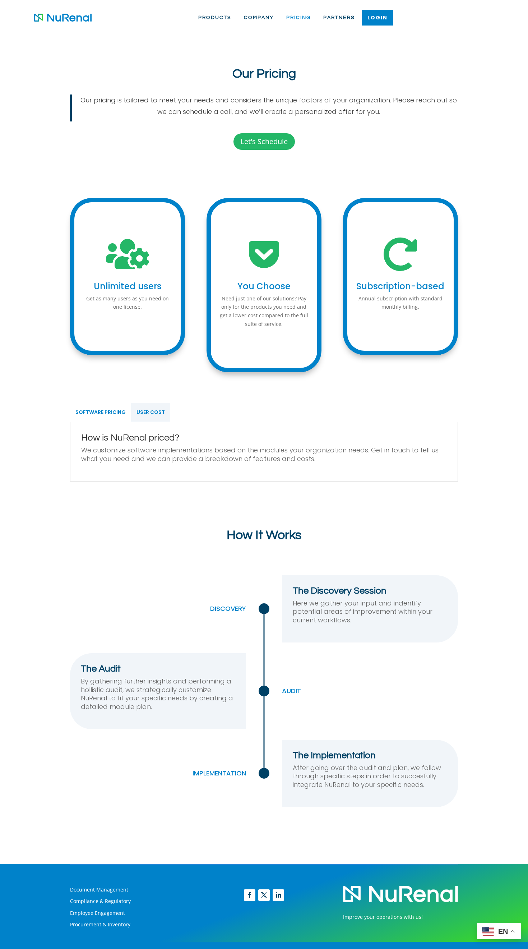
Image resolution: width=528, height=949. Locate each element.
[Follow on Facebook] (249, 895)
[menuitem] (215, 18)
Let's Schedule (264, 141)
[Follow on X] (264, 895)
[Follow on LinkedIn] (278, 895)
